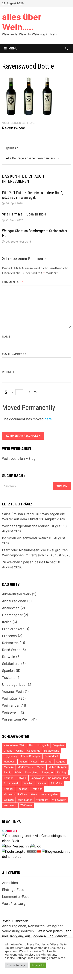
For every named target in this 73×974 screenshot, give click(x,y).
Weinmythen (25, 799)
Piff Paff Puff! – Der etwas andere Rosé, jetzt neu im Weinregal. (32, 195)
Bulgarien (58, 745)
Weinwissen (59, 799)
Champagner (12, 615)
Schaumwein (11, 783)
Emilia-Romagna (31, 756)
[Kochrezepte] (13, 851)
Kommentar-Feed (16, 897)
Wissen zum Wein (16, 719)
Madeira (9, 766)
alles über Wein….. (21, 22)
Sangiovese (37, 777)
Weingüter (10, 698)
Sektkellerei (11, 664)
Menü (13, 48)
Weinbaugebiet (50, 794)
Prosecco (9, 636)
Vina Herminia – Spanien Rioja (24, 214)
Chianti (8, 750)
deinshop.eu (11, 857)
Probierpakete (13, 629)
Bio (31, 745)
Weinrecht (42, 799)
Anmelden (10, 883)
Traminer (36, 788)
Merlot (41, 766)
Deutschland (51, 750)
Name (6, 336)
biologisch (43, 745)
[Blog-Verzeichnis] (9, 831)
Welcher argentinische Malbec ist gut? (32, 526)
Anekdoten (10, 608)
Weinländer (11, 705)
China (19, 750)
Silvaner (42, 783)
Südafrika (56, 783)
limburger (46, 761)
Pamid (7, 772)
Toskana (9, 678)
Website (8, 371)
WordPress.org (13, 904)
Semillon (28, 783)
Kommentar (12, 282)
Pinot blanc (31, 772)
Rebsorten (10, 643)
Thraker (8, 788)
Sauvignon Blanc (58, 777)
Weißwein (26, 805)
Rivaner (8, 777)
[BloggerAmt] (56, 851)
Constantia (33, 750)
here (48, 419)
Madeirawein (25, 766)
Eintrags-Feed (13, 890)
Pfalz (18, 772)
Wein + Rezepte (15, 921)
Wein (34, 794)
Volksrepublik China (15, 794)
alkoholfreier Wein (14, 745)
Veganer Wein (13, 691)
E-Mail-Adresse (14, 354)
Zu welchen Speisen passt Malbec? (29, 562)
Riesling (61, 772)
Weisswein (10, 712)
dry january (10, 756)
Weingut (9, 799)
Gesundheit (51, 756)
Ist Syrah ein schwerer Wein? (25, 538)
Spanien (8, 671)
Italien (7, 622)
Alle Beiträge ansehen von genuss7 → (32, 158)
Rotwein (8, 657)
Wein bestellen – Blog (19, 458)
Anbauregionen (14, 601)
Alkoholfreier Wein (16, 594)
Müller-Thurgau (57, 766)
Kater (34, 761)
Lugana (60, 761)
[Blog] (36, 846)
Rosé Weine (11, 650)
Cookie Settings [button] (16, 965)
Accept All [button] (38, 965)
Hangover (10, 761)
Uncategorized (13, 685)
